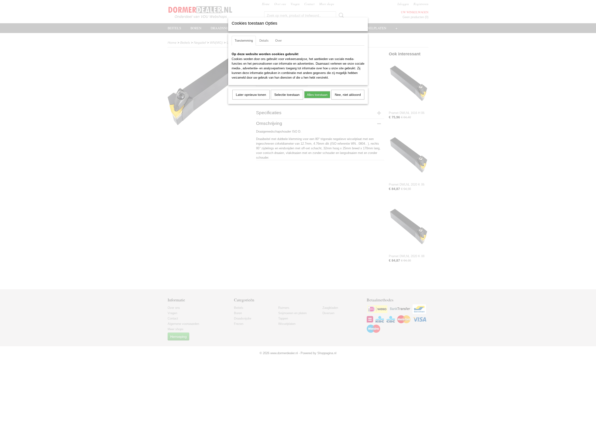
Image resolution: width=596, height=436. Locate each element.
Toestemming (244, 40)
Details (264, 40)
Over (278, 40)
